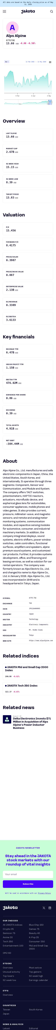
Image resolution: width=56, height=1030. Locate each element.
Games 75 (34, 929)
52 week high (36, 976)
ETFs (5, 991)
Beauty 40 (34, 933)
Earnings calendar (38, 980)
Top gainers (35, 972)
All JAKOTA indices (12, 925)
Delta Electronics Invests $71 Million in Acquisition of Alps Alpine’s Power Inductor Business (32, 723)
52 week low (9, 980)
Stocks (7, 964)
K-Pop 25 (34, 937)
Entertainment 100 (13, 946)
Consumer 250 (37, 942)
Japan (6, 1014)
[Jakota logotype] (28, 13)
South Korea (35, 1010)
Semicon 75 (9, 933)
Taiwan (6, 1010)
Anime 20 (8, 937)
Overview (8, 968)
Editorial (33, 1029)
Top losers (8, 976)
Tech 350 (8, 942)
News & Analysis (13, 1024)
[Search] (51, 11)
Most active (35, 968)
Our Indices (10, 921)
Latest (6, 1029)
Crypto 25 (8, 929)
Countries (9, 1006)
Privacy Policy (44, 893)
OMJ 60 (7, 953)
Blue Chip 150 (36, 925)
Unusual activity (11, 972)
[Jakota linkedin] (49, 908)
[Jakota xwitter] (43, 908)
